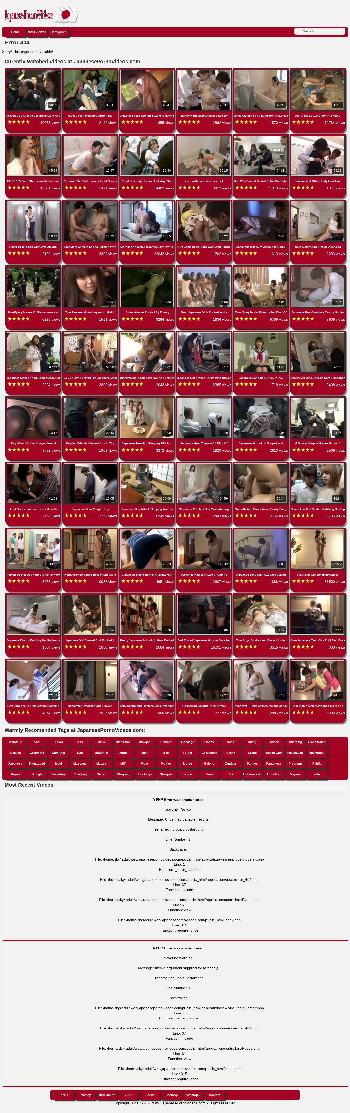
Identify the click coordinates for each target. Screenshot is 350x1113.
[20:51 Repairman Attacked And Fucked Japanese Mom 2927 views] (90, 661)
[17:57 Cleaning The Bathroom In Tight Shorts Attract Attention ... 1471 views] (90, 137)
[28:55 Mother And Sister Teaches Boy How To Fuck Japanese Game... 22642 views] (147, 202)
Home (15, 32)
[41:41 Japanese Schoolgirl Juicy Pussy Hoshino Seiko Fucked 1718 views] (261, 333)
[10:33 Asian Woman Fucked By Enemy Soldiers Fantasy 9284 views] (147, 268)
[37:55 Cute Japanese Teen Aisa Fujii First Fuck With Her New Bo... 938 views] (318, 596)
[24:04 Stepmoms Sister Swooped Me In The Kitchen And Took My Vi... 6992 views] (318, 661)
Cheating (295, 742)
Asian (58, 742)
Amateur (15, 742)
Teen (209, 774)
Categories (58, 32)
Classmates (317, 742)
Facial (166, 753)
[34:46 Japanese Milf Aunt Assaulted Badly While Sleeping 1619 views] (261, 202)
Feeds (150, 1095)
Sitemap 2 (193, 1095)
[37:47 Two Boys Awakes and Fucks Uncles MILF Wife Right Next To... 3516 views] (261, 596)
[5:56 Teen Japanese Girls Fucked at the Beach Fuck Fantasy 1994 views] (204, 268)
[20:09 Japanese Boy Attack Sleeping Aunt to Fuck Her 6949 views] (147, 464)
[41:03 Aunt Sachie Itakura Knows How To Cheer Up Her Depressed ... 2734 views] (33, 464)
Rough (37, 774)
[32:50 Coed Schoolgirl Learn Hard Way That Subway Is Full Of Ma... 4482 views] (147, 137)
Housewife (295, 753)
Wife (317, 774)
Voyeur (295, 774)
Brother (166, 742)
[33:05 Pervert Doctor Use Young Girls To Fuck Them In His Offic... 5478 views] (33, 530)
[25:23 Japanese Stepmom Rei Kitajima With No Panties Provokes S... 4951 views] (147, 530)
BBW (101, 742)
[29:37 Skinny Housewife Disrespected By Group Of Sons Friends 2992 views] (204, 71)
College (15, 753)
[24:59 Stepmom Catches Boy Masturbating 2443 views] (204, 464)
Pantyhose (274, 763)
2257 (128, 1095)
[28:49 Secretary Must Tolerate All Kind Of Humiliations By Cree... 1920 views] (204, 399)
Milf (123, 763)
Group (252, 753)
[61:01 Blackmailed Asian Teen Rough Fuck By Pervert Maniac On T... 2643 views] (147, 333)
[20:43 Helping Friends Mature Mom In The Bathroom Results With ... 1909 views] (90, 399)
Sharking (80, 774)
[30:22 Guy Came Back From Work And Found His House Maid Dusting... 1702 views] (204, 202)
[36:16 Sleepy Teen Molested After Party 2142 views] (90, 71)
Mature (101, 763)
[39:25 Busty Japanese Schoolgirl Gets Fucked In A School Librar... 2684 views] (147, 596)
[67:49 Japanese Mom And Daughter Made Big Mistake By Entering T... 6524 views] (33, 333)
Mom (144, 763)
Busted (274, 742)
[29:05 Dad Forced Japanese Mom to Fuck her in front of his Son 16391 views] (204, 596)
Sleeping (123, 774)
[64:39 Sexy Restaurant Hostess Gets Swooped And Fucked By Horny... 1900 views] (147, 661)
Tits (230, 774)
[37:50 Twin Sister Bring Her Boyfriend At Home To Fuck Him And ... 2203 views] (318, 202)
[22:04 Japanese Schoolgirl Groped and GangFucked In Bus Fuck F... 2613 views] (261, 399)
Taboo (187, 774)
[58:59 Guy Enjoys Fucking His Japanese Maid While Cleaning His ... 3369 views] (90, 333)
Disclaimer (107, 1095)
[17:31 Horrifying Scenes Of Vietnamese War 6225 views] (33, 268)
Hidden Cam (274, 753)
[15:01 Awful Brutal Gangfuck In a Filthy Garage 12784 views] (318, 71)
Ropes (15, 774)
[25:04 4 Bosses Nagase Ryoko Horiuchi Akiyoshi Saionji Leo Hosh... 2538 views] (318, 399)
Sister (101, 774)
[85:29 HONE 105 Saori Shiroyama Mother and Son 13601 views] (33, 137)
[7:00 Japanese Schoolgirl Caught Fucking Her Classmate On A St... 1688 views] (261, 530)
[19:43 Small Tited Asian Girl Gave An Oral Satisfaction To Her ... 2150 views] (33, 202)
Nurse (187, 763)
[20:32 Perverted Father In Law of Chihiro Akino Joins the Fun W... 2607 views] (204, 530)
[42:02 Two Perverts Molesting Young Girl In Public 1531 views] (90, 268)
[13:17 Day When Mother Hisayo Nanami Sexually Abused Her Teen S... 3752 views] (33, 399)
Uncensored (252, 774)
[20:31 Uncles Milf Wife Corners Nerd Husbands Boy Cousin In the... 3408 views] (318, 333)
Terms (63, 1095)
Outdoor (230, 763)
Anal (37, 742)
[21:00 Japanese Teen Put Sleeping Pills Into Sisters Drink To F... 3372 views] (147, 399)
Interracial (316, 753)
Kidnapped (37, 763)
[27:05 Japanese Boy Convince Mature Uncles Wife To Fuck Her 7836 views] (318, 268)
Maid (58, 763)
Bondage (187, 742)
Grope (230, 753)
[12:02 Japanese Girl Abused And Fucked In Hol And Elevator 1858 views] (90, 596)
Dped (144, 753)
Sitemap (172, 1095)
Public (316, 763)
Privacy (85, 1095)
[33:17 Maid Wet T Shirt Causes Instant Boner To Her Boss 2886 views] (261, 661)
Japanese (15, 763)
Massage (80, 763)
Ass (80, 742)
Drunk (123, 753)
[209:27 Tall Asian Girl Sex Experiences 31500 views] (318, 530)
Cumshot (58, 753)
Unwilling (273, 774)
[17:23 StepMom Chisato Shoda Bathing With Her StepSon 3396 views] (90, 202)
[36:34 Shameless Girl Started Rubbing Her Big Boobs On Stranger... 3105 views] (318, 464)
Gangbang (209, 753)
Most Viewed (37, 32)
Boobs (209, 742)
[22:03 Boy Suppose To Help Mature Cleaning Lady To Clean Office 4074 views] (33, 661)
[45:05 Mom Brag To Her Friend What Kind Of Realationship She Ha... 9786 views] (261, 268)
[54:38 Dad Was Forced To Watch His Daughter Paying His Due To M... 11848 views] (261, 137)
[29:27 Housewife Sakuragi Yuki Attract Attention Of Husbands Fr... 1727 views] (204, 661)
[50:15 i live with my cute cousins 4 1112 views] (204, 137)
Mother (166, 763)
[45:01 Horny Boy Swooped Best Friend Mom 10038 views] (90, 530)
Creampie (37, 753)
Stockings (144, 774)
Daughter (101, 753)
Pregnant (295, 763)
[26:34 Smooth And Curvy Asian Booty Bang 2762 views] (261, 464)
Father (187, 753)
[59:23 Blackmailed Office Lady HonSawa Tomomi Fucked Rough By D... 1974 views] (318, 137)
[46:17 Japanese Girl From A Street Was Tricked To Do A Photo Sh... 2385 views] (204, 333)
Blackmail (123, 742)
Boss (230, 742)
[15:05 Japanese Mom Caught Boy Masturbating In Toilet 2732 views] (90, 464)
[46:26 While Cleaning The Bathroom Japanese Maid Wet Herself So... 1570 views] (261, 71)
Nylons (209, 763)
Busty (252, 742)
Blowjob (144, 742)
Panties (252, 763)
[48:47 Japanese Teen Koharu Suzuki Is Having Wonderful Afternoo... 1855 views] (147, 71)
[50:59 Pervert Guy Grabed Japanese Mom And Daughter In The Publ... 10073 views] (33, 71)
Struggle (166, 774)
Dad (80, 753)
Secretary (58, 774)
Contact (214, 1095)
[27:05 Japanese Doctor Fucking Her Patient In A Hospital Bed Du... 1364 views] (33, 596)
